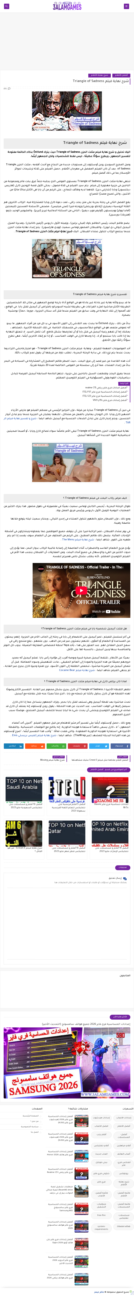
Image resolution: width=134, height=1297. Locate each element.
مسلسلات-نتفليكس (123, 1217)
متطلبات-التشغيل (101, 1205)
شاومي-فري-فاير (101, 1174)
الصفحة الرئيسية (31, 1116)
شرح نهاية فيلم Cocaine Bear (77, 670)
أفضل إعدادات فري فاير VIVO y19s (110, 400)
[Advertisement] (67, 43)
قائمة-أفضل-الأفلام (123, 1194)
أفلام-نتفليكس (101, 1146)
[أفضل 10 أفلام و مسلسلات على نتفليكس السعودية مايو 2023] (24, 790)
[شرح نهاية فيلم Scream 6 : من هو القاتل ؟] (24, 834)
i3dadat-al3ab (123, 1227)
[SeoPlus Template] (131, 1292)
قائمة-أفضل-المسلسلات (123, 1205)
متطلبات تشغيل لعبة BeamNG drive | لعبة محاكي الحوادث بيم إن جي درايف (59, 1190)
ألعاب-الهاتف (123, 1154)
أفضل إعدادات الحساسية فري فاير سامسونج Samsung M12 (60, 1207)
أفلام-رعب (101, 1135)
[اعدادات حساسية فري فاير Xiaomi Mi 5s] (110, 790)
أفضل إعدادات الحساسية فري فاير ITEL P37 (105, 392)
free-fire (101, 1215)
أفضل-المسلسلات (124, 1136)
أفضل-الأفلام (121, 75)
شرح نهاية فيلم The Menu (78, 540)
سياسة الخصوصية (30, 1127)
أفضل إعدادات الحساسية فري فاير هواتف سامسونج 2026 (60, 1225)
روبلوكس (123, 1174)
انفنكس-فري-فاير (124, 1164)
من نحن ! (35, 1121)
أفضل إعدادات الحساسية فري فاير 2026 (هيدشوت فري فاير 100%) (60, 1120)
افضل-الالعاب (101, 1126)
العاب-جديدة (101, 1154)
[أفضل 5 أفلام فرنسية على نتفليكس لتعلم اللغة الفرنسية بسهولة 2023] (67, 790)
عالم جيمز (99, 1292)
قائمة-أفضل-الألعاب (101, 1194)
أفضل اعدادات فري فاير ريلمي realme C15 (106, 388)
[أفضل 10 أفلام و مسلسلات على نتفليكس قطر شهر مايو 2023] (67, 834)
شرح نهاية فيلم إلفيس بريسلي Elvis (34, 735)
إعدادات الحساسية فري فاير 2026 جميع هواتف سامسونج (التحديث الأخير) (86, 1024)
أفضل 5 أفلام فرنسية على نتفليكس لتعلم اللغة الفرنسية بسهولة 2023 (68, 807)
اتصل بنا (35, 1132)
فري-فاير (101, 1182)
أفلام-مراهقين (124, 1146)
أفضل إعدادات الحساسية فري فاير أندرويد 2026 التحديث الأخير (60, 1260)
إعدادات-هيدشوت (101, 1118)
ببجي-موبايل (101, 1163)
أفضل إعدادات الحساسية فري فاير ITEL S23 (105, 396)
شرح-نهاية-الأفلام (99, 75)
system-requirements (101, 1228)
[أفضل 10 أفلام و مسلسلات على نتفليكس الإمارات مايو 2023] (110, 834)
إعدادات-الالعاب (123, 1118)
